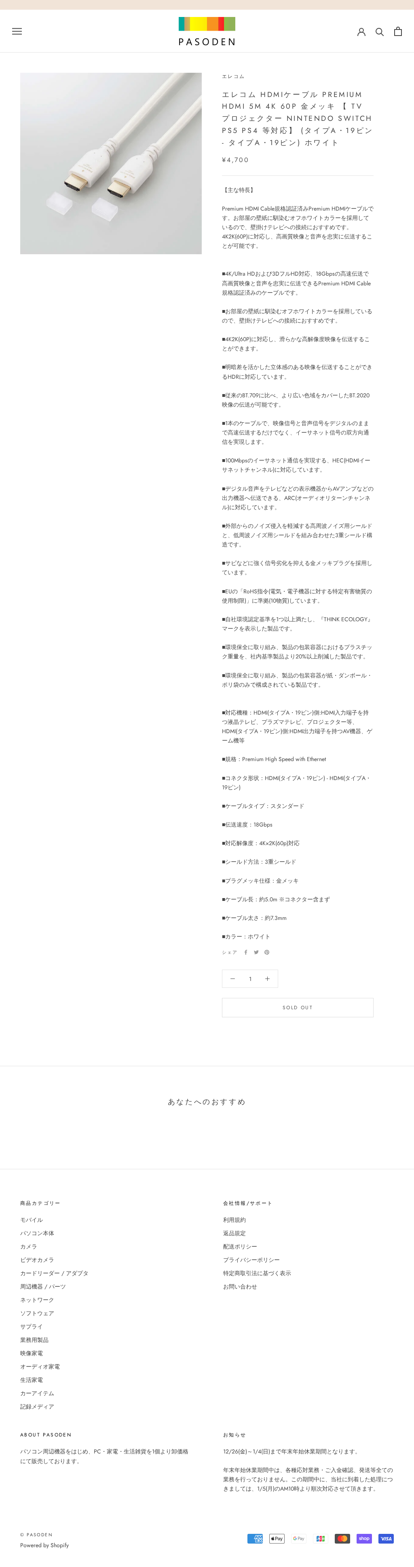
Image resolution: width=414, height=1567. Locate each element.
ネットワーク (37, 1300)
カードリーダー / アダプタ (54, 1273)
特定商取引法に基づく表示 (257, 1273)
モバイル (31, 1220)
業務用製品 (34, 1340)
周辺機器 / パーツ (43, 1286)
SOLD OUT (298, 1007)
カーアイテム (37, 1393)
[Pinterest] (266, 952)
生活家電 (31, 1380)
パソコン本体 (37, 1233)
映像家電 (31, 1353)
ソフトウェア (37, 1313)
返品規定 (234, 1233)
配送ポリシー (240, 1246)
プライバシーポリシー (251, 1260)
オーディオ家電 (40, 1366)
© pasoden (36, 1534)
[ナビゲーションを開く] (17, 30)
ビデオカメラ (37, 1260)
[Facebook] (245, 952)
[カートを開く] (398, 31)
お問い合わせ (240, 1286)
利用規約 (234, 1220)
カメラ (28, 1246)
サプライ (31, 1326)
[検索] (380, 31)
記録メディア (37, 1406)
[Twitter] (256, 952)
